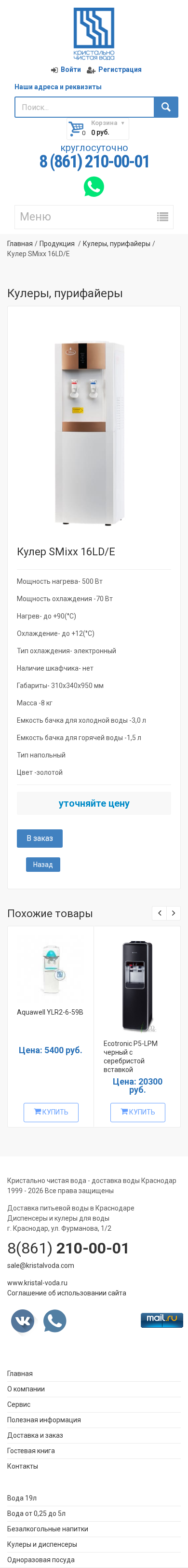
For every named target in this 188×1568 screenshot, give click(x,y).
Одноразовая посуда (41, 1560)
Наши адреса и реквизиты (58, 87)
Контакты (22, 1466)
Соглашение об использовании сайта (66, 1293)
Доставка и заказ (35, 1435)
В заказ (40, 838)
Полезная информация (44, 1420)
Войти (71, 69)
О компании (26, 1389)
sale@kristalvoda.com (40, 1265)
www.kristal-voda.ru (37, 1283)
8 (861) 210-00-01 (94, 162)
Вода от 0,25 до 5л (36, 1513)
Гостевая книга (31, 1451)
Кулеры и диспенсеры (42, 1544)
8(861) (68, 1248)
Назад (43, 864)
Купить (54, 1112)
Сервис (18, 1404)
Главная (20, 244)
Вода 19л (22, 1498)
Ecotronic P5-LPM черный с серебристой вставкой (131, 1056)
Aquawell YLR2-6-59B (50, 1012)
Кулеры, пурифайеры (116, 244)
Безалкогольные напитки (47, 1529)
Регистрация (120, 69)
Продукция (57, 244)
